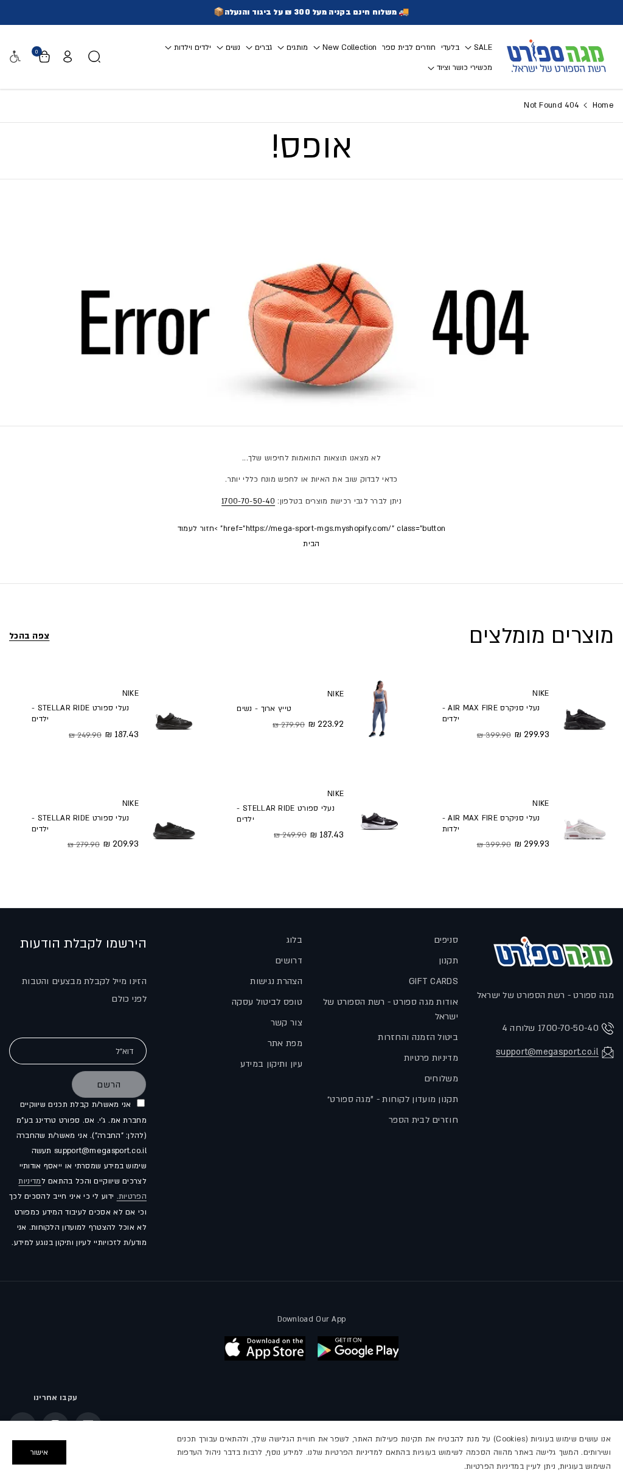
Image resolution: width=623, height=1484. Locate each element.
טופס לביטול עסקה (267, 1002)
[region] (311, 1452)
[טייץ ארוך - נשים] (379, 708)
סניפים (446, 940)
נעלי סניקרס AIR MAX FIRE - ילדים (491, 713)
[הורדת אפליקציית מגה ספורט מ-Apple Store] (264, 1348)
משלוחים (441, 1078)
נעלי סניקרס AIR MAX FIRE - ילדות (491, 823)
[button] (478, 47)
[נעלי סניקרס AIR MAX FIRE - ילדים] (584, 713)
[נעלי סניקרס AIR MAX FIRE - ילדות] (584, 823)
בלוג (294, 940)
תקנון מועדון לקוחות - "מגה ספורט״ (392, 1099)
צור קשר (286, 1022)
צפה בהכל (29, 636)
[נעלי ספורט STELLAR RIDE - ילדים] (379, 814)
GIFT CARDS (433, 981)
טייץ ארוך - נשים (264, 708)
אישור (39, 1452)
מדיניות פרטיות (431, 1058)
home (602, 105)
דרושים (288, 960)
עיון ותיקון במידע (271, 1064)
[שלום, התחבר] (67, 56)
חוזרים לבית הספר (423, 1120)
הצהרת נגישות (276, 981)
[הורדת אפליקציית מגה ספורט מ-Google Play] (358, 1348)
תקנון (449, 960)
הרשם (109, 1084)
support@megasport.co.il (547, 1052)
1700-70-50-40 (248, 501)
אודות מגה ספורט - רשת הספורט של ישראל (390, 1009)
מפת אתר (285, 1043)
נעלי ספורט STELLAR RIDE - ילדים (286, 813)
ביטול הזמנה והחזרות (418, 1037)
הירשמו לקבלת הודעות (83, 943)
